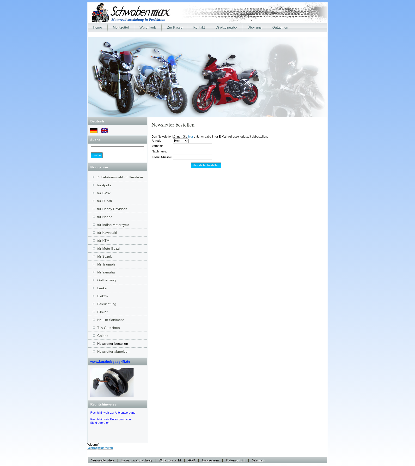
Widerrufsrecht (170, 460)
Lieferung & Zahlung (136, 460)
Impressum (210, 460)
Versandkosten (102, 460)
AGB (191, 460)
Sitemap (258, 460)
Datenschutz (235, 460)
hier (190, 136)
